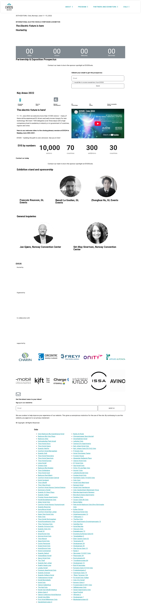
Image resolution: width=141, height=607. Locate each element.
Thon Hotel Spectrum (45, 458)
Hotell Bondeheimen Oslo (47, 500)
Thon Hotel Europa (44, 461)
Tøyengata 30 (78, 541)
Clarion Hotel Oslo (79, 461)
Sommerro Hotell (44, 490)
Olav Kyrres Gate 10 (80, 548)
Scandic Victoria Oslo (46, 526)
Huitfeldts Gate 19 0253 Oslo (84, 478)
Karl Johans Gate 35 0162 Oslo (84, 448)
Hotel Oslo (42, 582)
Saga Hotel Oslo (44, 541)
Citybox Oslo (42, 465)
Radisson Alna (43, 439)
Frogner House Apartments (48, 497)
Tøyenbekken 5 (78, 536)
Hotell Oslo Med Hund (81, 482)
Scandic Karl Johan (45, 563)
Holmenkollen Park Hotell (47, 441)
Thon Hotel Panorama (46, 456)
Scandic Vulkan (43, 495)
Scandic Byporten (44, 507)
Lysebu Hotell (43, 568)
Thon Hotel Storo (44, 444)
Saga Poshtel (78, 592)
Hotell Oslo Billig (44, 597)
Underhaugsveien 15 (80, 514)
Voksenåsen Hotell (44, 556)
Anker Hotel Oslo (44, 502)
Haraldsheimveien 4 (45, 602)
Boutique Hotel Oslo (80, 512)
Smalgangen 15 (79, 563)
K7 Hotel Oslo (78, 463)
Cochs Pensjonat (44, 543)
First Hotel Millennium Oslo (47, 599)
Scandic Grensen (44, 573)
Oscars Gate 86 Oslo (80, 500)
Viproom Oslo (78, 529)
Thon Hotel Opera (44, 446)
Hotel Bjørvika (78, 526)
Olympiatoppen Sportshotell (83, 436)
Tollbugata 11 (78, 517)
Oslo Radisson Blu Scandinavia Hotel (51, 434)
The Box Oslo (78, 519)
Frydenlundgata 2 (79, 570)
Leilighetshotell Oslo (80, 473)
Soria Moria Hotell (44, 509)
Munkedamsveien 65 (80, 599)
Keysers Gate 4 (78, 582)
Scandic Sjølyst (43, 553)
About (68, 7)
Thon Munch (42, 539)
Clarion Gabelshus (44, 585)
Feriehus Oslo (78, 497)
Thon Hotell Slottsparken (47, 519)
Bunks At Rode (78, 434)
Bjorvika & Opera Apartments (83, 495)
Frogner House (78, 456)
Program (82, 7)
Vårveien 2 (77, 595)
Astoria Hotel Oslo (44, 536)
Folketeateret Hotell (45, 578)
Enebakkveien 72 (79, 531)
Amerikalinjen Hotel (80, 439)
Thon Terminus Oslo (45, 524)
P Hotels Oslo (78, 451)
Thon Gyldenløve (44, 470)
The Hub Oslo (43, 587)
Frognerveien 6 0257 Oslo (82, 585)
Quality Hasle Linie (44, 565)
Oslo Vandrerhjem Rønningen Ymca (86, 490)
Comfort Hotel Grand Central (48, 478)
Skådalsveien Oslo (79, 587)
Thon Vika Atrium (44, 485)
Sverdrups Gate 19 (80, 573)
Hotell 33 (41, 531)
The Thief (41, 560)
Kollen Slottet (78, 509)
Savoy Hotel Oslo (44, 558)
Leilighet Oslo (78, 441)
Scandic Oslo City (44, 529)
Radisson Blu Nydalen (45, 468)
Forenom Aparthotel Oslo (47, 570)
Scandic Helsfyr (43, 448)
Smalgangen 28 (79, 543)
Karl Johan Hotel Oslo (81, 446)
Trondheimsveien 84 (80, 560)
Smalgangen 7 (78, 597)
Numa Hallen (77, 502)
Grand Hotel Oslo (44, 546)
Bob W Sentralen (79, 565)
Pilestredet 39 (78, 556)
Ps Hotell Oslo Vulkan (81, 578)
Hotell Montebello (44, 580)
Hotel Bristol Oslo (44, 548)
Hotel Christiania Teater (82, 453)
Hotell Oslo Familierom (81, 487)
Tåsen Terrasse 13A (80, 575)
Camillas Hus (78, 524)
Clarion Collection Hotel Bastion (49, 595)
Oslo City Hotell (79, 580)
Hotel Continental (44, 551)
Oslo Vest (76, 480)
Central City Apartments (82, 444)
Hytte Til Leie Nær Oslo (81, 468)
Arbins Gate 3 (43, 592)
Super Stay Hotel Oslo (46, 514)
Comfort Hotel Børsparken (47, 451)
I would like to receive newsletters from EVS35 (89, 82)
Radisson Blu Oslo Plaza (46, 436)
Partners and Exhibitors (104, 7)
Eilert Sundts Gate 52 (81, 539)
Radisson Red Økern (45, 475)
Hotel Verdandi (43, 480)
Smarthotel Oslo (44, 534)
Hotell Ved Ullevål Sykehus (47, 590)
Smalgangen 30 (79, 546)
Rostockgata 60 (79, 558)
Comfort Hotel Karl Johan (47, 512)
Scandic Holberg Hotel (46, 575)
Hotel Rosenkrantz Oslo (46, 521)
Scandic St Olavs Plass (46, 492)
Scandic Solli (42, 453)
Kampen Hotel (78, 485)
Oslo (125, 7)
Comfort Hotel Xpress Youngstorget (51, 504)
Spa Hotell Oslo (78, 465)
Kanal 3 (76, 551)
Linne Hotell (42, 463)
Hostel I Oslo (78, 470)
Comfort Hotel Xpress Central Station (51, 487)
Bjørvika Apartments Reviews (83, 492)
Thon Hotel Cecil (44, 473)
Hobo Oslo (41, 517)
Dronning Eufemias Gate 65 (83, 534)
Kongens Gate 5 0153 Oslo (83, 568)
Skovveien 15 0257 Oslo (82, 553)
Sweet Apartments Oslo (82, 590)
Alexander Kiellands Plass (82, 458)
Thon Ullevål (42, 482)
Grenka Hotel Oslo (79, 475)
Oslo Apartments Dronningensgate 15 (87, 521)
